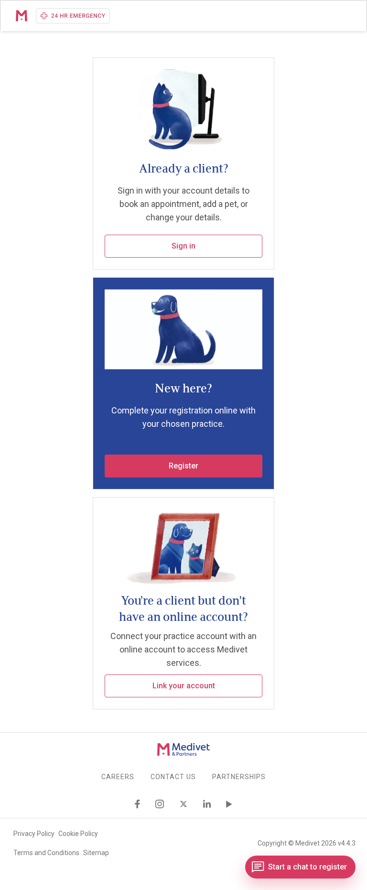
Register (183, 465)
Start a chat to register (307, 866)
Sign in (183, 245)
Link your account (183, 685)
